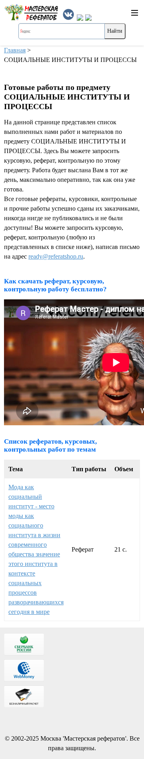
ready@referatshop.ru (55, 256)
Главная (15, 50)
